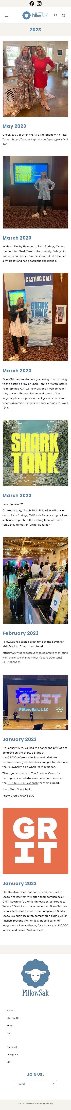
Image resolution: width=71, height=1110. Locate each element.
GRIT (10, 757)
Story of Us (13, 1018)
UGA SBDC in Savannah (22, 782)
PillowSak (30, 1103)
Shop (9, 1025)
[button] (6, 15)
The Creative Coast (43, 773)
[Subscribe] (53, 1084)
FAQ (9, 1033)
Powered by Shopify (44, 1103)
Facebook (12, 1047)
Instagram (12, 1054)
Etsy (9, 1062)
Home (10, 1010)
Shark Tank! (24, 789)
